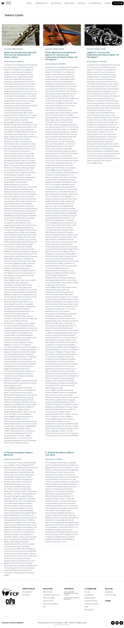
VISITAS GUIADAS (48, 601)
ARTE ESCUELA (47, 592)
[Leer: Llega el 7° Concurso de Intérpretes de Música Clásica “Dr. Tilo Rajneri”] (103, 35)
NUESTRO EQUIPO (90, 598)
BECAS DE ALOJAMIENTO (50, 604)
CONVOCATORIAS (110, 595)
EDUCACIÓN (55, 3)
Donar (107, 3)
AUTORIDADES (89, 595)
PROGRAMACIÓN (28, 592)
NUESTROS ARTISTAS (91, 601)
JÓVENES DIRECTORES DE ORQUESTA (72, 598)
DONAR (108, 601)
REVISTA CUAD (89, 609)
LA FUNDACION (94, 3)
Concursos (7, 49)
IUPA (44, 606)
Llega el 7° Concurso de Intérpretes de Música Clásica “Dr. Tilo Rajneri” (103, 54)
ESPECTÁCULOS (41, 3)
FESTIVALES (26, 595)
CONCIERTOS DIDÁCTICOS (51, 595)
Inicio (29, 3)
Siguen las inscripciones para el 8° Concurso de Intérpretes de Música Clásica (20, 54)
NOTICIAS (81, 3)
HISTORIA (87, 592)
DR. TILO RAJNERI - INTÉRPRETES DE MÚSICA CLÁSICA (71, 593)
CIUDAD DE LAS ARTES (91, 604)
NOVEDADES (109, 592)
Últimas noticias (17, 49)
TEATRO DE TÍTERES (49, 598)
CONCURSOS (69, 3)
